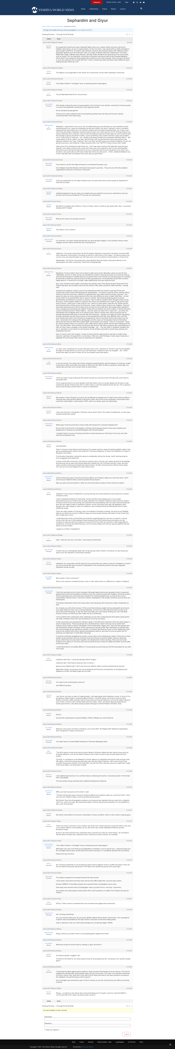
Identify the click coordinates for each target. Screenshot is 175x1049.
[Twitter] (140, 2)
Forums (48, 26)
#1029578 (129, 909)
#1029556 (129, 489)
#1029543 (129, 214)
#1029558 (129, 546)
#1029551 (129, 393)
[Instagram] (137, 2)
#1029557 (129, 535)
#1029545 (129, 236)
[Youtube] (143, 2)
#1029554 (129, 441)
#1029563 (129, 677)
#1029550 (129, 373)
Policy (141, 1042)
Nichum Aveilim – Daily (113, 2)
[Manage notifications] (170, 1044)
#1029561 (129, 587)
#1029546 (129, 248)
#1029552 (129, 407)
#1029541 (129, 188)
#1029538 (129, 122)
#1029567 (129, 737)
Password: (48, 1023)
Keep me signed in (52, 1030)
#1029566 (129, 724)
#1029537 (129, 100)
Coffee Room (93, 9)
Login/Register (120, 1042)
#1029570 (129, 787)
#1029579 (129, 929)
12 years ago (79, 30)
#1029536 (129, 90)
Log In (126, 1034)
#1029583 (129, 967)
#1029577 (129, 899)
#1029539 (129, 160)
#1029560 (129, 573)
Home (83, 9)
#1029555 (129, 473)
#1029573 (129, 821)
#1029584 (129, 988)
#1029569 (129, 771)
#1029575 (129, 860)
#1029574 (129, 840)
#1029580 (129, 940)
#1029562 (129, 655)
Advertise (90, 1042)
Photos (113, 9)
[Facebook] (133, 2)
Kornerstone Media (87, 1047)
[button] (141, 8)
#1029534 (129, 68)
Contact (123, 9)
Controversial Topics (57, 26)
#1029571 (129, 810)
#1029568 (129, 747)
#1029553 (129, 420)
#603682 (129, 42)
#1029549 (129, 358)
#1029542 (129, 201)
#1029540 (129, 176)
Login (126, 2)
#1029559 (129, 559)
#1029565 (129, 710)
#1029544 (129, 225)
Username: (48, 1016)
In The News (132, 1042)
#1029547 (129, 268)
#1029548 (129, 344)
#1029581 (129, 951)
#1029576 (129, 873)
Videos (104, 9)
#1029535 (129, 79)
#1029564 (129, 691)
